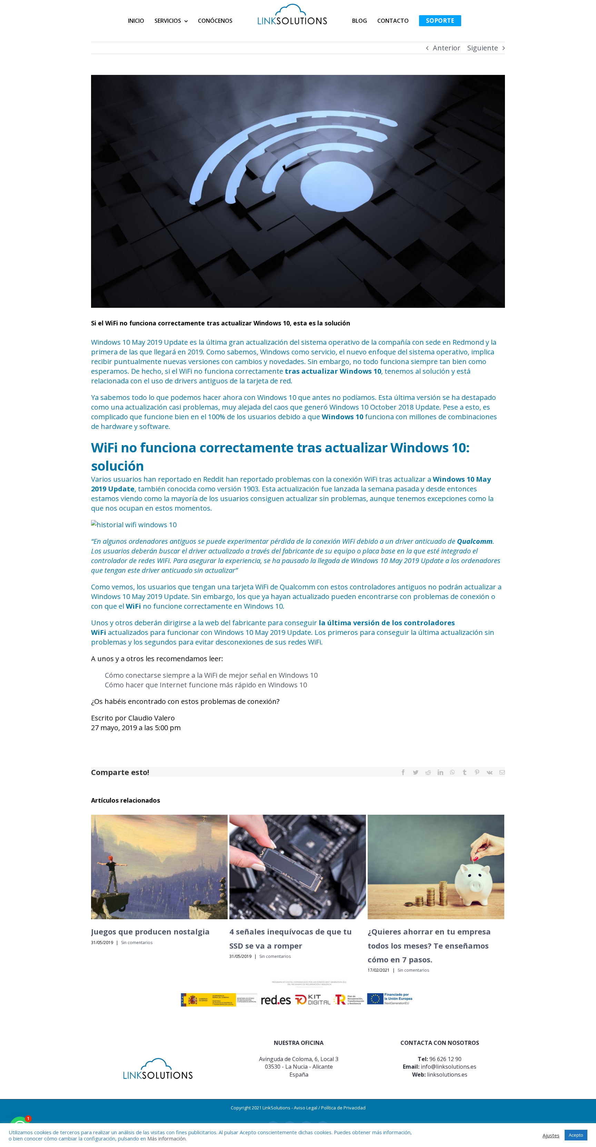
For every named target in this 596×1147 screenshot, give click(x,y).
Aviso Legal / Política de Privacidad (330, 1108)
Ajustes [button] (551, 1135)
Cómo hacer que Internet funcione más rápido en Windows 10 (206, 684)
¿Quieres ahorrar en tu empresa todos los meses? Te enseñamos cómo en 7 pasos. (299, 867)
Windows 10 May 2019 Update (139, 342)
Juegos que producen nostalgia (150, 931)
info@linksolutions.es (448, 1066)
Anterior (446, 47)
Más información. (167, 1138)
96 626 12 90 (445, 1059)
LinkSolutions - (278, 1108)
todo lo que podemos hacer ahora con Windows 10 (214, 397)
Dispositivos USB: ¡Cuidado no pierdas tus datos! (437, 867)
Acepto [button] (576, 1135)
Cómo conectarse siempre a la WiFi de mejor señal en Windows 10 (211, 675)
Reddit (213, 479)
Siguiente (482, 47)
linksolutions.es (447, 1074)
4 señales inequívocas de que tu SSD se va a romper (161, 867)
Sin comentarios (136, 942)
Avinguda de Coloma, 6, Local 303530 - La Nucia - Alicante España (298, 1066)
